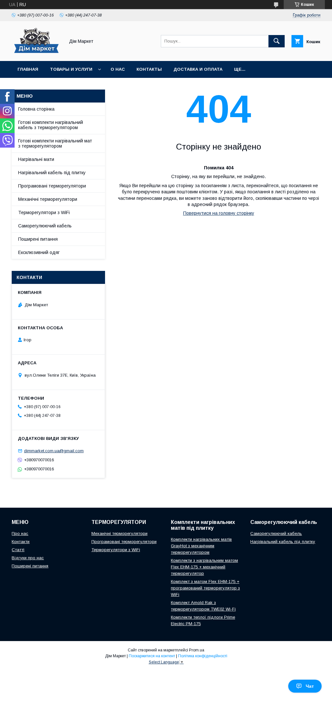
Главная (28, 69)
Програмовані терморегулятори (52, 185)
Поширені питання (38, 239)
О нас (118, 69)
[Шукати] (276, 41)
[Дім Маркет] (36, 52)
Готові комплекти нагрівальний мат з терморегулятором (55, 143)
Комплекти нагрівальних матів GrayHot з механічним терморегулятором (201, 546)
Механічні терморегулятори (47, 199)
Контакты (149, 69)
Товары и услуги (71, 69)
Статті (18, 549)
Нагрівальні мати (36, 159)
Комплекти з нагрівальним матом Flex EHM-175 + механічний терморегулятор (204, 567)
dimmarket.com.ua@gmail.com (54, 450)
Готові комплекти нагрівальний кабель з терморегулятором (50, 125)
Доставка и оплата (197, 69)
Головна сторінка (36, 109)
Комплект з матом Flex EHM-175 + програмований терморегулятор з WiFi (205, 588)
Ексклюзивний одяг (39, 252)
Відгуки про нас (28, 557)
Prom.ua (196, 650)
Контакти (21, 541)
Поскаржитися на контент (152, 656)
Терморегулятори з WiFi (44, 212)
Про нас (20, 533)
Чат (310, 686)
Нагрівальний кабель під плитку (52, 172)
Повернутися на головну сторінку (218, 213)
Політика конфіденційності (202, 656)
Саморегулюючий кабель (45, 225)
